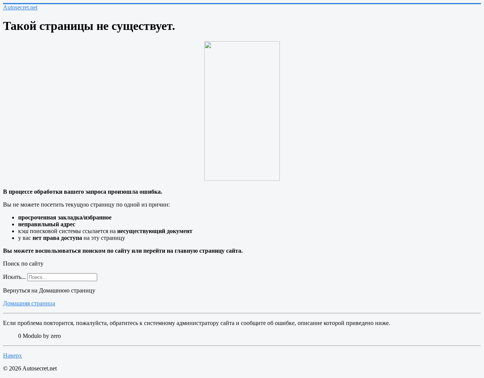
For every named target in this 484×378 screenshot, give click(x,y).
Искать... (14, 277)
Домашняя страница (29, 303)
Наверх (12, 355)
